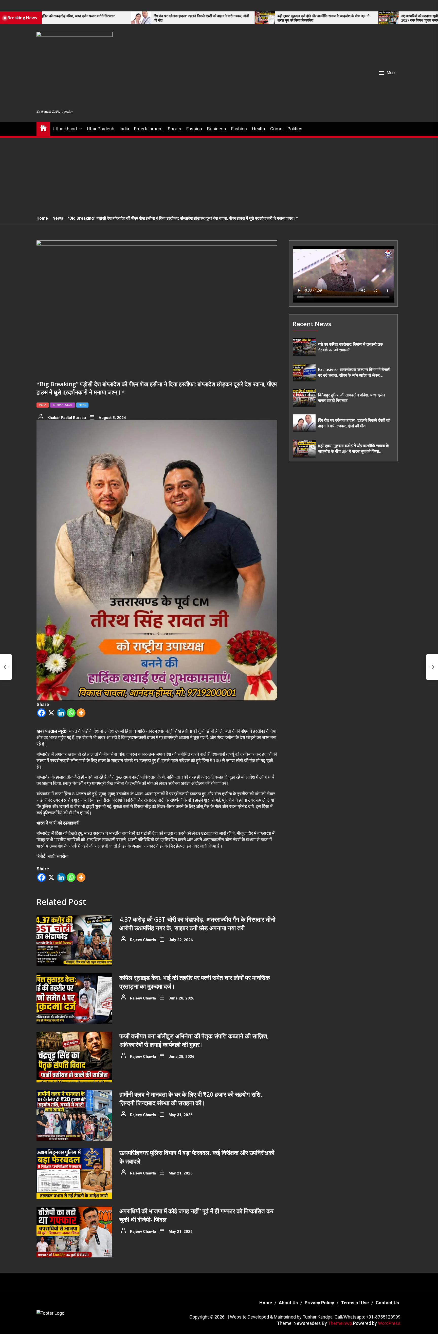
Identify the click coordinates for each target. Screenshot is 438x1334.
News (82, 404)
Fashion (194, 128)
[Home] (43, 128)
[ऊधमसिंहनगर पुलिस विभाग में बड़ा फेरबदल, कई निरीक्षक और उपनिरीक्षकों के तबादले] (74, 1173)
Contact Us (387, 1302)
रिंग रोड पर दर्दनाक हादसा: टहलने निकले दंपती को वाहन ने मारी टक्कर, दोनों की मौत (127, 18)
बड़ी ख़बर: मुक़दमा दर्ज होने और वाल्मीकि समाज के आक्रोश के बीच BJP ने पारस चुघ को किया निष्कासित (249, 18)
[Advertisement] (219, 173)
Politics (294, 128)
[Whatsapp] (71, 712)
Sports (174, 128)
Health (258, 128)
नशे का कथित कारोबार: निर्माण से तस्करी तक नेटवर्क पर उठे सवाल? (350, 347)
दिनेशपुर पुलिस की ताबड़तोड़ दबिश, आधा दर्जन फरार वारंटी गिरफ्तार (351, 397)
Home (265, 1302)
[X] (51, 712)
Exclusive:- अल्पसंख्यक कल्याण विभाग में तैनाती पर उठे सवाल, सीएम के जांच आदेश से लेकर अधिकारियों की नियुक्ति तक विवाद (354, 372)
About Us (288, 1302)
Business (216, 128)
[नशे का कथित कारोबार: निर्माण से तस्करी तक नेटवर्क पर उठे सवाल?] (304, 347)
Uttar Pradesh (100, 128)
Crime (276, 128)
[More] (81, 712)
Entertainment (148, 128)
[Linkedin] (61, 712)
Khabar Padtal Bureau (66, 417)
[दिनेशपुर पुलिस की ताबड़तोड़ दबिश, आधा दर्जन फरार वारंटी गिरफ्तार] (304, 398)
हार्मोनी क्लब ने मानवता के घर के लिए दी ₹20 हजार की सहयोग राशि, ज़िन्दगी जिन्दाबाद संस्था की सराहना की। (190, 1098)
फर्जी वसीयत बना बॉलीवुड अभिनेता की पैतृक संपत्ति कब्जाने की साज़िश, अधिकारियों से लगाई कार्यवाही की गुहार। (194, 1040)
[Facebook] (41, 712)
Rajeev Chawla (143, 940)
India (124, 128)
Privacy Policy (319, 1302)
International (62, 404)
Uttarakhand (65, 128)
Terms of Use (355, 1302)
